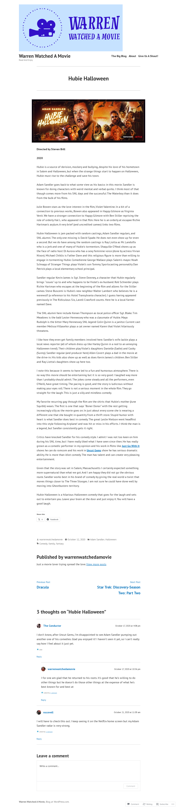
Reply (39, 656)
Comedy (43, 543)
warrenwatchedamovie (51, 539)
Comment (130, 786)
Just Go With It (131, 446)
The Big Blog (119, 56)
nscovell (48, 712)
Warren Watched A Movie (45, 56)
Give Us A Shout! (148, 56)
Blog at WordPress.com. (57, 801)
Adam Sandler (97, 539)
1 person (53, 693)
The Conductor (52, 626)
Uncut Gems (94, 450)
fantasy (60, 543)
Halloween (110, 539)
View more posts (96, 564)
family (52, 543)
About (132, 56)
